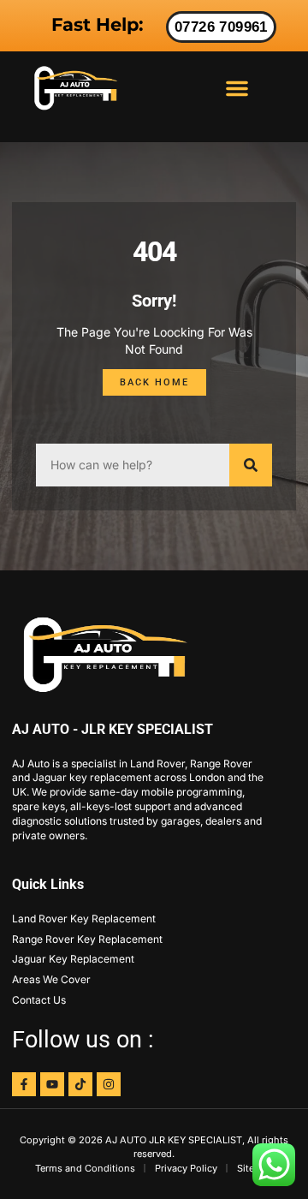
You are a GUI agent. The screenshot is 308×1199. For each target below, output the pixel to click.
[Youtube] (52, 1084)
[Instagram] (109, 1084)
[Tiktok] (80, 1084)
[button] (237, 88)
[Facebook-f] (24, 1084)
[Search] (250, 465)
